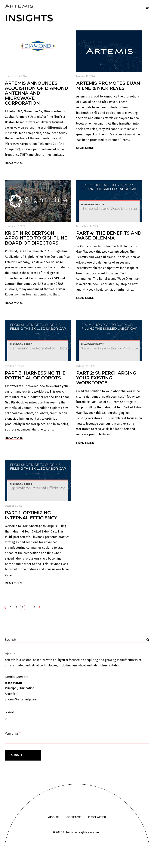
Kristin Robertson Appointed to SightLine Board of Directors (36, 238)
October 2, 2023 (13, 505)
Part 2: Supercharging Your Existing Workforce (106, 378)
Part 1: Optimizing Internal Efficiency (31, 515)
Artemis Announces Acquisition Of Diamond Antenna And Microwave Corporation (36, 93)
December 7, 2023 (15, 226)
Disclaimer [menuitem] (97, 817)
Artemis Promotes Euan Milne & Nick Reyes (108, 85)
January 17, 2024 (85, 76)
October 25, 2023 (14, 366)
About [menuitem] (53, 817)
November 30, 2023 (87, 226)
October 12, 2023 (85, 366)
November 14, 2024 (15, 76)
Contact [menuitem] (73, 817)
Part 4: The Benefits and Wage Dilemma (108, 235)
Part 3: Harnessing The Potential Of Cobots (35, 375)
